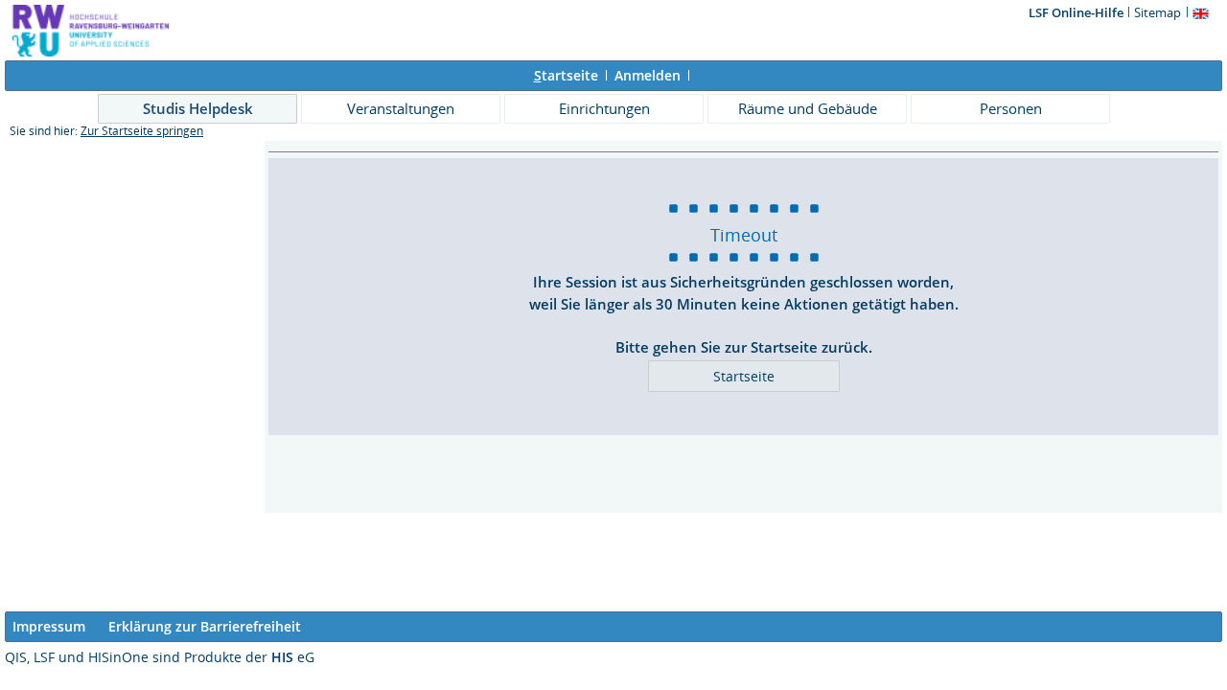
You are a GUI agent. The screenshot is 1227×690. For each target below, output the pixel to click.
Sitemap (1157, 12)
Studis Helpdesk (198, 108)
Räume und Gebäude (807, 108)
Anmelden (647, 75)
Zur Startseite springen (142, 131)
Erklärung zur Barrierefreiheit (204, 626)
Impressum (48, 626)
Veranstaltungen (400, 108)
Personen (1011, 108)
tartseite (566, 75)
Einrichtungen (604, 108)
